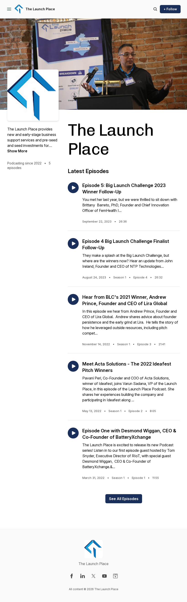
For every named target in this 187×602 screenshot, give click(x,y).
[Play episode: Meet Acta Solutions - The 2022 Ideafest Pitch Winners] (73, 366)
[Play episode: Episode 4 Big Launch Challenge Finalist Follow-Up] (73, 243)
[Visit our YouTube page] (104, 576)
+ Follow (170, 9)
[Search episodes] (155, 9)
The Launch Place (40, 9)
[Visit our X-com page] (93, 576)
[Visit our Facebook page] (71, 576)
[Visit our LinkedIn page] (82, 576)
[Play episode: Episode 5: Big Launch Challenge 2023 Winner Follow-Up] (73, 187)
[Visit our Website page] (115, 576)
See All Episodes (123, 498)
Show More (17, 151)
